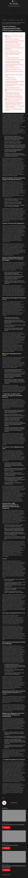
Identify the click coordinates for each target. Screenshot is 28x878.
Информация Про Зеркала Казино (12, 100)
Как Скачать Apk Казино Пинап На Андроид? (14, 59)
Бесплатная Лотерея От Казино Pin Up (13, 44)
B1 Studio (14, 4)
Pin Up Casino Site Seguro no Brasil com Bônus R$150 (13, 824)
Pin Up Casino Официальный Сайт (12, 50)
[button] (14, 11)
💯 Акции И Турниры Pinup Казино (12, 67)
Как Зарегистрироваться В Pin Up (12, 57)
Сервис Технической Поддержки (12, 39)
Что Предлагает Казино (10, 77)
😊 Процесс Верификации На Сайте (12, 45)
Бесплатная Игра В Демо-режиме (12, 87)
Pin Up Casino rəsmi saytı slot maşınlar (10, 845)
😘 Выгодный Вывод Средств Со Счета (13, 69)
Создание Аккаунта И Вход (10, 79)
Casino (6, 55)
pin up (13, 196)
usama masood (11, 20)
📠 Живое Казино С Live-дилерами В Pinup (14, 99)
